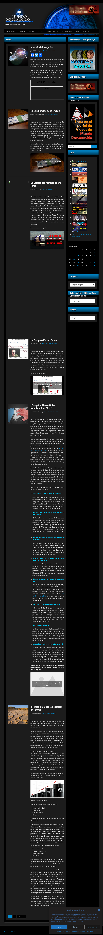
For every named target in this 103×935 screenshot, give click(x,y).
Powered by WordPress (11, 932)
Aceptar (59, 927)
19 (78, 262)
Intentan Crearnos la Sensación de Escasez (46, 708)
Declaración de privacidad (78, 931)
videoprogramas (11, 31)
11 (74, 259)
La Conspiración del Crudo (43, 340)
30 (94, 265)
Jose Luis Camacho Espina (47, 51)
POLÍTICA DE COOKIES (63, 931)
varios (77, 31)
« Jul (69, 271)
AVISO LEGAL (90, 931)
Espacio (41, 31)
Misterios (32, 31)
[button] (99, 910)
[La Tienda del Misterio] (84, 10)
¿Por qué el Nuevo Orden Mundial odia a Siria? (42, 406)
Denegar (75, 927)
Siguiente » (21, 917)
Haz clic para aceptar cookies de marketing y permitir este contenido (47, 163)
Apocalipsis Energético (41, 47)
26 (78, 265)
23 (94, 262)
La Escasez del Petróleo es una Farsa (45, 184)
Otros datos (87, 31)
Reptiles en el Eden (53, 31)
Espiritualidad (67, 31)
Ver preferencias (92, 927)
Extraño (22, 31)
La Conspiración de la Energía (45, 111)
